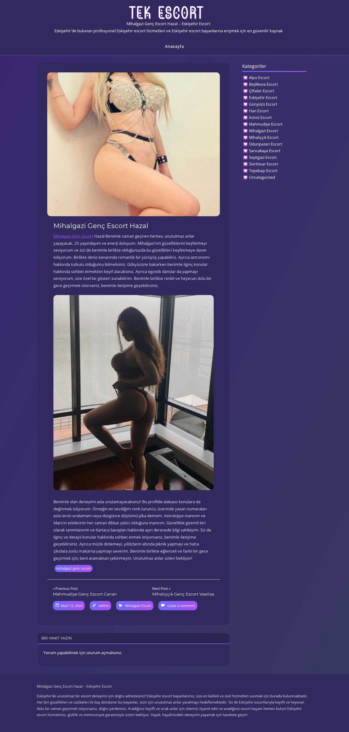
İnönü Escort (260, 117)
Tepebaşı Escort (263, 170)
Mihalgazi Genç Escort (73, 236)
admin (104, 605)
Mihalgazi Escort (138, 605)
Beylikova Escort (263, 84)
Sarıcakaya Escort (264, 150)
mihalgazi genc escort (73, 568)
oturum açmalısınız (103, 652)
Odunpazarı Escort (265, 144)
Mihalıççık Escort (264, 137)
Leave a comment (181, 605)
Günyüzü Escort (263, 104)
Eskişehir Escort (263, 97)
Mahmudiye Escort (266, 124)
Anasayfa (174, 46)
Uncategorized (262, 177)
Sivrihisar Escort (263, 164)
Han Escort (259, 110)
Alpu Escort (259, 77)
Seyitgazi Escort (263, 157)
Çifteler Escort (261, 91)
